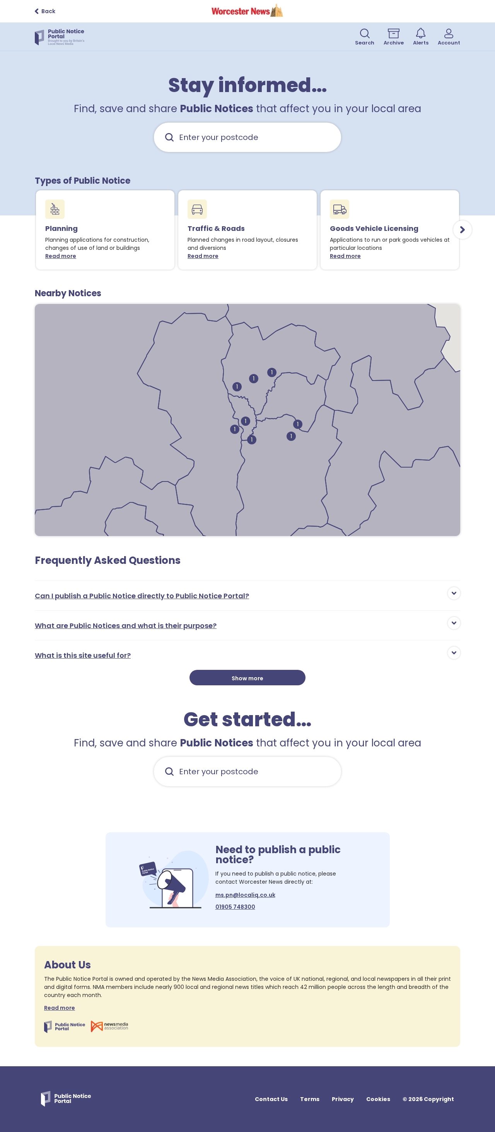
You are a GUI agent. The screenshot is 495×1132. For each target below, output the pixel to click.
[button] (245, 421)
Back (48, 11)
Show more (247, 678)
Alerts (420, 42)
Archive (394, 42)
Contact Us (271, 1099)
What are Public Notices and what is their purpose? (126, 625)
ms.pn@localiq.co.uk (245, 895)
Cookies (378, 1099)
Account (449, 42)
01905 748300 (235, 907)
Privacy (343, 1099)
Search (364, 42)
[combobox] (247, 137)
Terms (309, 1099)
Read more (62, 256)
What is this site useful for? (83, 655)
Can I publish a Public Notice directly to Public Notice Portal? (142, 596)
